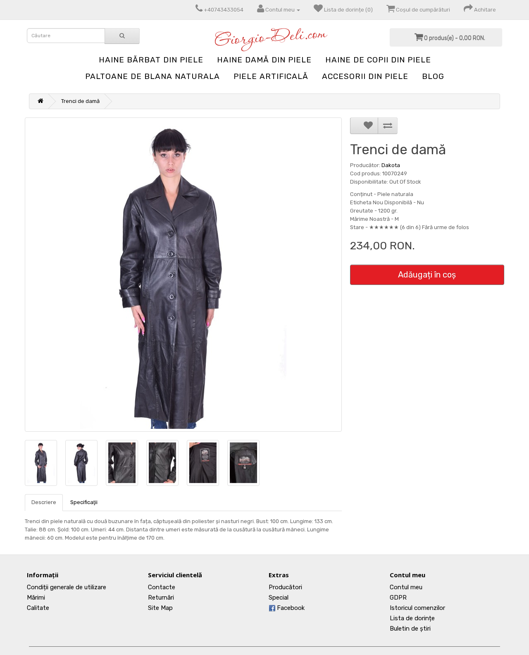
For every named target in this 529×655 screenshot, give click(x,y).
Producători (285, 587)
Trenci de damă (80, 101)
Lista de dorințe (412, 618)
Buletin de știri (410, 628)
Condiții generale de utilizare (66, 587)
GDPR (398, 597)
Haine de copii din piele (378, 60)
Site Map (160, 608)
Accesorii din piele (365, 76)
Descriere (43, 502)
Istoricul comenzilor (417, 608)
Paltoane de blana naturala (152, 76)
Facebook (290, 608)
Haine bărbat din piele (151, 60)
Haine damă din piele (264, 60)
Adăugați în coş (427, 275)
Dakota (390, 165)
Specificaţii (84, 502)
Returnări (161, 597)
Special (278, 597)
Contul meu (406, 587)
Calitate (38, 608)
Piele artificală (271, 76)
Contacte (161, 587)
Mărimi (36, 597)
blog (433, 76)
